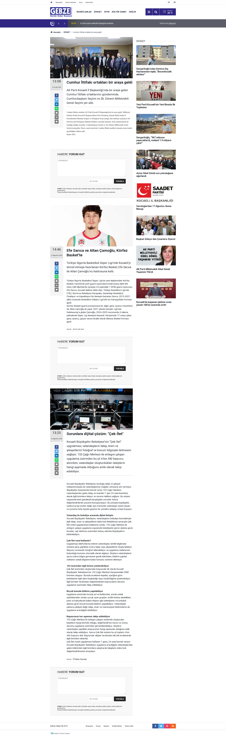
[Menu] (149, 12)
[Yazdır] (57, 117)
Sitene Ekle (89, 2)
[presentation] (59, 23)
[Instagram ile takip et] (167, 726)
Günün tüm (168, 23)
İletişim (106, 726)
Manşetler (59, 2)
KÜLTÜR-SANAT (119, 12)
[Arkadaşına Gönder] (57, 113)
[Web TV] (169, 2)
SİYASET (98, 12)
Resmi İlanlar (84, 12)
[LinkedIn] (57, 104)
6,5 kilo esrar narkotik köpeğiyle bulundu (96, 23)
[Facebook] (57, 95)
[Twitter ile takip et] (161, 726)
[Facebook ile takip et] (155, 726)
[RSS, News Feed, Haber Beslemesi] (173, 726)
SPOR (106, 12)
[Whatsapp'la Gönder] (57, 108)
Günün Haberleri (70, 2)
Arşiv (81, 2)
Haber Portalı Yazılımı (62, 733)
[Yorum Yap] (57, 121)
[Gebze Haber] (61, 12)
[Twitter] (57, 100)
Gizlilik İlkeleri (117, 726)
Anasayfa (57, 32)
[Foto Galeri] (174, 2)
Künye (98, 726)
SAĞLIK (132, 12)
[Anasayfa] (51, 2)
